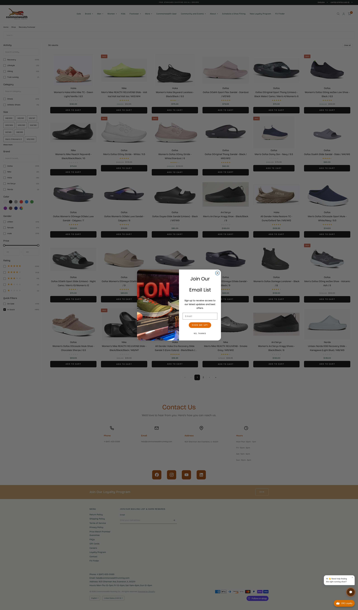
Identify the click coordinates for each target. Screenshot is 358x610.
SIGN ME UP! (200, 325)
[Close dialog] (217, 273)
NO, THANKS (200, 333)
